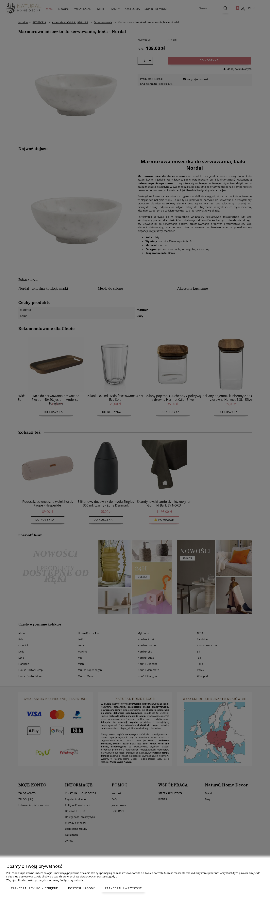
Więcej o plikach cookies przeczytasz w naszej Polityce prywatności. (45, 880)
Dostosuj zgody (81, 888)
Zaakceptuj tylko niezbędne (34, 888)
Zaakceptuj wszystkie (123, 888)
